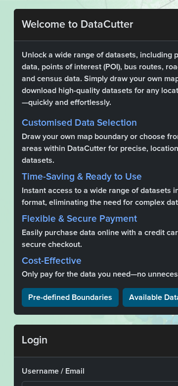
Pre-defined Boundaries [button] (70, 297)
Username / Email (53, 371)
